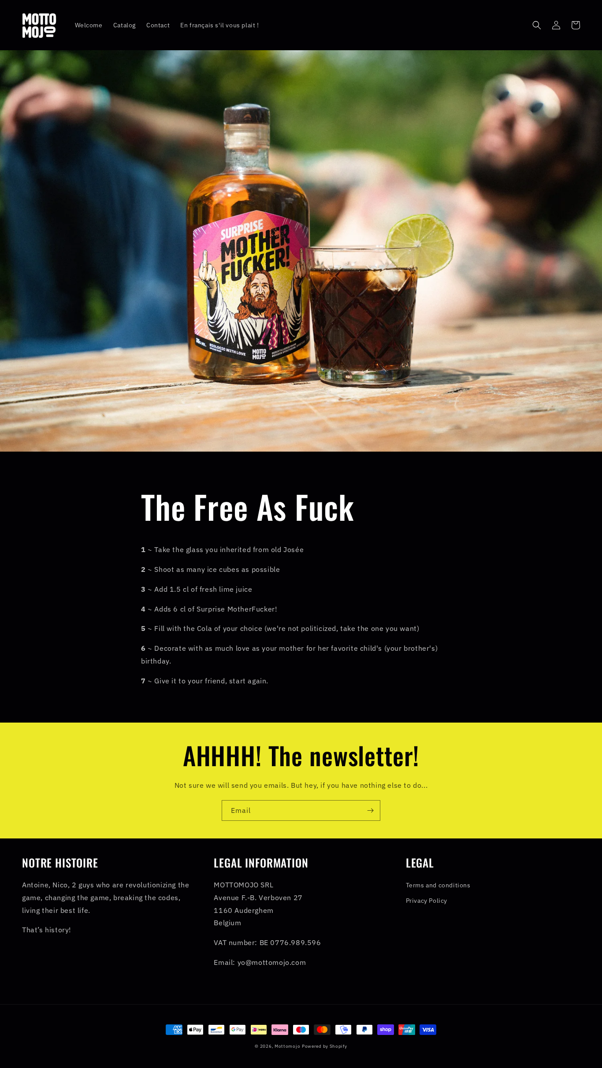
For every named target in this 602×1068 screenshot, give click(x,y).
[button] (536, 25)
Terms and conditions (438, 885)
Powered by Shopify (324, 1046)
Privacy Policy (426, 901)
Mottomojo (287, 1046)
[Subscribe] (370, 810)
